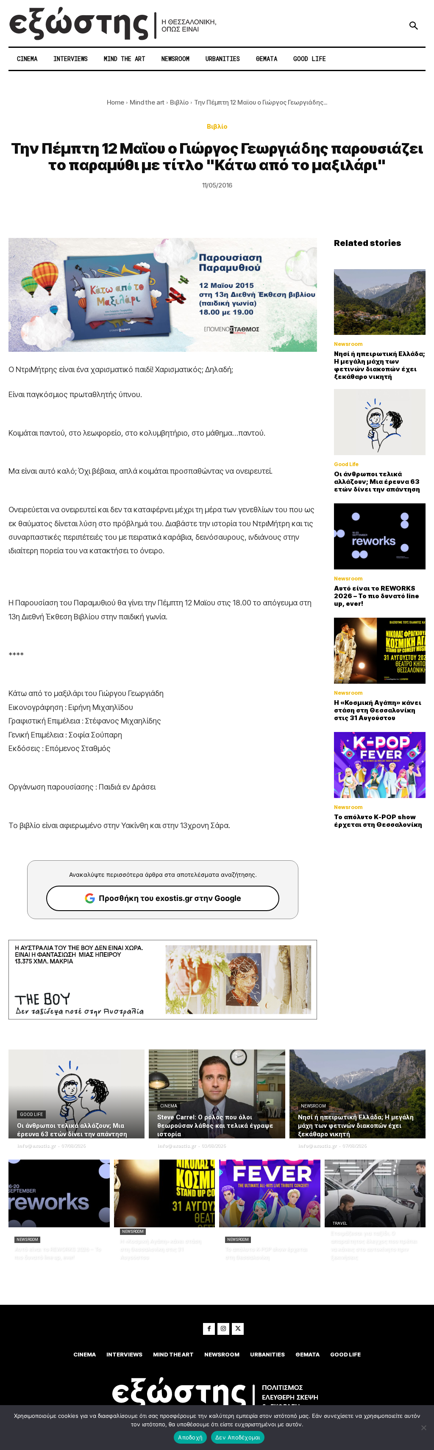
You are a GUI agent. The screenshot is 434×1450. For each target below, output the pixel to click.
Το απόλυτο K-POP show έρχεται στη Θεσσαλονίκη (378, 821)
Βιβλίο (179, 102)
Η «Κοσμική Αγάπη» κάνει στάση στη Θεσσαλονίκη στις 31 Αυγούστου (377, 710)
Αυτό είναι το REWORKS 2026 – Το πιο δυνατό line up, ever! (376, 596)
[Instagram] (223, 1329)
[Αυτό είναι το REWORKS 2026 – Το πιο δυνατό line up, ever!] (380, 536)
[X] (238, 1329)
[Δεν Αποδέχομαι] (423, 1427)
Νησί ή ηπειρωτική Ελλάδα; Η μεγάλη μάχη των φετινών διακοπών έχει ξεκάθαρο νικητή (379, 365)
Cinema (168, 1106)
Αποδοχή (190, 1437)
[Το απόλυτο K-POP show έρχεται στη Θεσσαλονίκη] (380, 765)
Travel (340, 1223)
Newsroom (348, 344)
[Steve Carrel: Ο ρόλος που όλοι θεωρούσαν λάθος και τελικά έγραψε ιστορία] (217, 1094)
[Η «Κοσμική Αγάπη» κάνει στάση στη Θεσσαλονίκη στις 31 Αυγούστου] (380, 651)
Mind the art (147, 102)
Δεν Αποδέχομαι (237, 1437)
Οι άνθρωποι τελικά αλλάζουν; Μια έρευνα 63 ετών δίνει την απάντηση (377, 481)
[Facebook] (209, 1329)
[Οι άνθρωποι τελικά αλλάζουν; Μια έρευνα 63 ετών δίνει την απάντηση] (380, 422)
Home (115, 102)
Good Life (346, 464)
